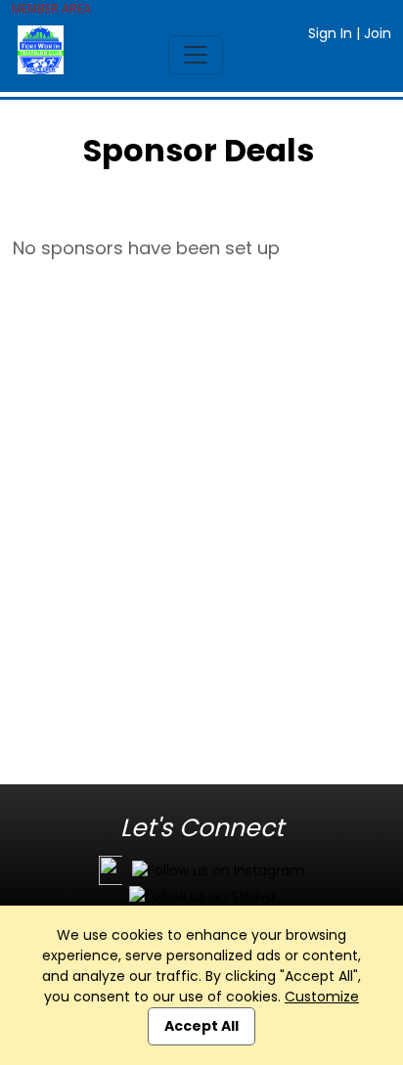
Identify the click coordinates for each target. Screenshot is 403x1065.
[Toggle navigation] (195, 54)
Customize (322, 996)
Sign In (330, 33)
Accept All (201, 1026)
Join (377, 33)
